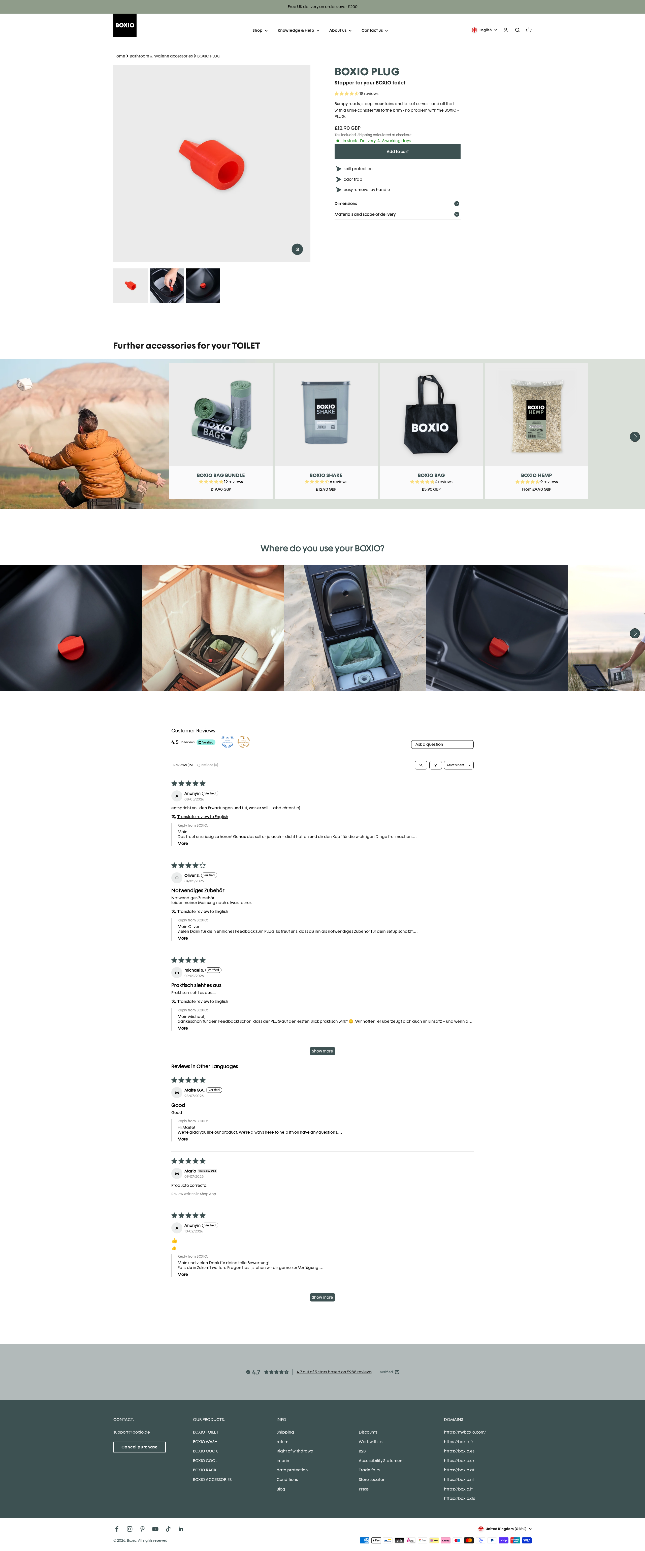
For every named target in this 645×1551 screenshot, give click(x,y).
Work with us (370, 1441)
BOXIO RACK (204, 1470)
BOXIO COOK (205, 1451)
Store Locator (371, 1479)
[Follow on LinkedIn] (181, 1529)
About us (337, 30)
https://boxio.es (459, 1451)
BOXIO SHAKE (326, 475)
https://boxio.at (459, 1470)
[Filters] (435, 765)
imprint (284, 1460)
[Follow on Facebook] (116, 1529)
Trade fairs (369, 1470)
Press (364, 1489)
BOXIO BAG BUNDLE (221, 475)
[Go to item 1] (130, 286)
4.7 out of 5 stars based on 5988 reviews (334, 1372)
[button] (347, 93)
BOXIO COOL (205, 1460)
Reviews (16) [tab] (183, 765)
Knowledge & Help (296, 30)
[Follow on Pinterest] (142, 1529)
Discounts (368, 1432)
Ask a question (429, 744)
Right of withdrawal (295, 1451)
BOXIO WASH (205, 1441)
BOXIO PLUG (208, 56)
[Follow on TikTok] (168, 1529)
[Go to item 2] (167, 286)
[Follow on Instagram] (129, 1529)
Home (119, 56)
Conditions (287, 1479)
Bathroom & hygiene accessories (161, 56)
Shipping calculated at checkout (384, 135)
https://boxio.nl (459, 1479)
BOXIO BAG (431, 475)
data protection (292, 1470)
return (282, 1441)
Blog (281, 1489)
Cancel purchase (139, 1447)
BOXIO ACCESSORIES (212, 1479)
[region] (211, 163)
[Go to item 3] (203, 286)
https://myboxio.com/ (465, 1432)
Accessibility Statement (381, 1460)
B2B (362, 1451)
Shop (257, 30)
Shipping (285, 1432)
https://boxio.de (459, 1498)
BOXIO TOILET (205, 1432)
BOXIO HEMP (536, 475)
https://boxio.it (458, 1489)
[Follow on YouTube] (155, 1529)
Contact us (372, 30)
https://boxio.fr (458, 1441)
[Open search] (421, 765)
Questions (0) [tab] (207, 765)
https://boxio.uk (459, 1460)
